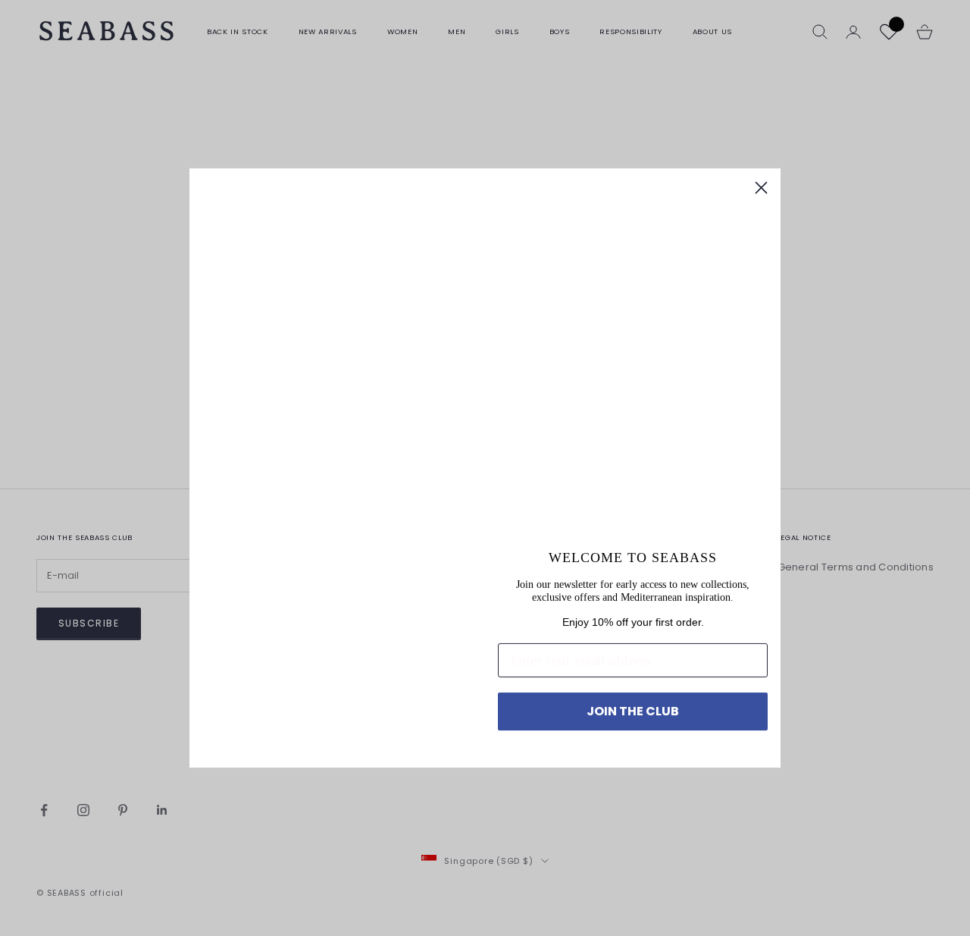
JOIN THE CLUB (633, 711)
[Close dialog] (761, 187)
